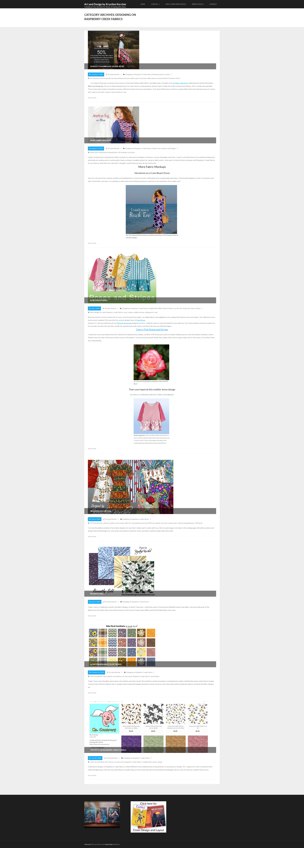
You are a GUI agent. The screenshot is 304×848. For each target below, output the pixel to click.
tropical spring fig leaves (186, 523)
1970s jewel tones (96, 523)
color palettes (108, 676)
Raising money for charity (161, 74)
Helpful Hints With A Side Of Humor (161, 308)
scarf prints (131, 152)
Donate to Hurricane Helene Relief (107, 66)
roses (125, 312)
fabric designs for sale (97, 312)
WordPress (116, 844)
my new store (119, 762)
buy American (95, 78)
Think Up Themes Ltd (97, 844)
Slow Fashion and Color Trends (105, 664)
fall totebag (122, 152)
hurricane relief (129, 78)
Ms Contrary (109, 762)
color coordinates (96, 676)
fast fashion (117, 676)
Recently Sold (97, 594)
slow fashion (155, 676)
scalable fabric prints (149, 762)
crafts (92, 762)
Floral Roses (140, 320)
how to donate (105, 78)
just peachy (156, 523)
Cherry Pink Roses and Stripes (152, 329)
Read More (92, 98)
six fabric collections (180, 83)
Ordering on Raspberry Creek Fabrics (108, 750)
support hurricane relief (142, 78)
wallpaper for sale (151, 312)
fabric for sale (129, 523)
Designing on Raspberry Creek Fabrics (138, 74)
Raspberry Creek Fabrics (114, 312)
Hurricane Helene (117, 78)
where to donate (157, 78)
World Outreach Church (171, 78)
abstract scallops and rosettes (113, 523)
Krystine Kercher (113, 74)
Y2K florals (198, 523)
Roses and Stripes (98, 300)
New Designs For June (100, 511)
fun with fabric (99, 762)
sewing (159, 762)
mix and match (127, 676)
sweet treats (172, 523)
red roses (164, 523)
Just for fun (178, 308)
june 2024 (148, 523)
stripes (130, 312)
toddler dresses (138, 312)
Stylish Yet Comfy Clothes (191, 308)
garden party (139, 523)
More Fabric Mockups (100, 140)
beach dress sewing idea (98, 152)
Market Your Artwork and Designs (164, 148)
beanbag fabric (112, 152)
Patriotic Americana (124, 323)
